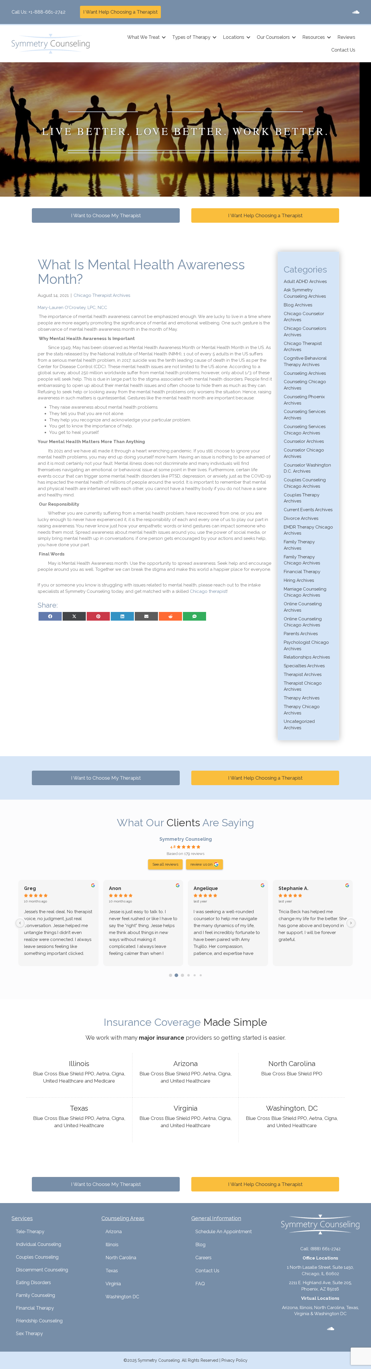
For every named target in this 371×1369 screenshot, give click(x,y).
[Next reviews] (351, 923)
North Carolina (121, 1257)
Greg (30, 888)
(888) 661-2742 (325, 1248)
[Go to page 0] (170, 975)
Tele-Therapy (30, 1231)
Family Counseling (35, 1295)
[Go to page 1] (176, 975)
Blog (200, 1244)
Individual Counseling (38, 1244)
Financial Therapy (302, 571)
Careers (203, 1257)
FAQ (200, 1283)
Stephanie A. (293, 888)
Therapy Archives (301, 698)
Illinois (112, 1244)
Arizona (114, 1231)
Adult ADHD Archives (305, 281)
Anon (115, 888)
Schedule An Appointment (223, 1231)
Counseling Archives (305, 373)
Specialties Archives (304, 665)
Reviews (346, 37)
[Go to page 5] (200, 975)
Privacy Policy (234, 1360)
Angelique (206, 888)
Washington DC (122, 1296)
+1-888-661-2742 (47, 12)
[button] (164, 37)
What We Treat (143, 37)
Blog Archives (298, 305)
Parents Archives (301, 633)
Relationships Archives (307, 657)
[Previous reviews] (20, 923)
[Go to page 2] (182, 975)
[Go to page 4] (195, 975)
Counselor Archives (304, 441)
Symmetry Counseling (185, 839)
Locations (233, 37)
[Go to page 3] (188, 975)
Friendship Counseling (39, 1321)
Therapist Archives (302, 674)
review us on (201, 864)
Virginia (113, 1283)
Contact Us (343, 50)
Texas (112, 1270)
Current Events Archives (308, 509)
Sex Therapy (29, 1333)
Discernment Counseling (42, 1270)
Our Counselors (273, 37)
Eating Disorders (33, 1282)
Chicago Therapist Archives (102, 295)
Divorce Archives (301, 518)
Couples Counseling (37, 1257)
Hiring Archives (299, 580)
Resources (313, 37)
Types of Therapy (191, 37)
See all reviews (165, 864)
